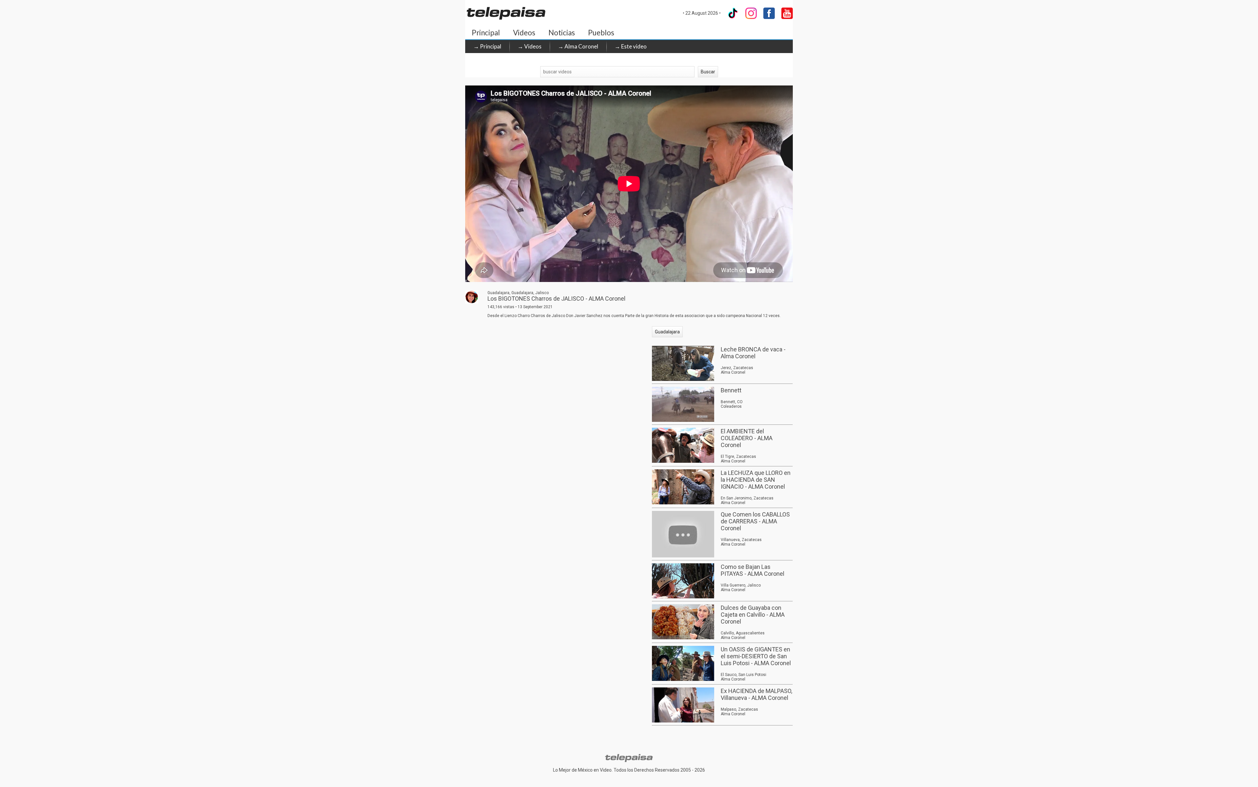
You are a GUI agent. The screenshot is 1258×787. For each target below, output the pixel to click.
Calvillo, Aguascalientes (743, 633)
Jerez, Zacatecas (737, 367)
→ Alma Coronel (578, 46)
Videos (524, 32)
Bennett (731, 390)
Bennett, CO (732, 402)
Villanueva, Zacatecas (741, 539)
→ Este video (631, 46)
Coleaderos (731, 406)
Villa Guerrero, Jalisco (741, 585)
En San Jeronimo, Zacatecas (747, 498)
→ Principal (487, 46)
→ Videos (530, 46)
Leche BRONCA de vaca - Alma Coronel (753, 353)
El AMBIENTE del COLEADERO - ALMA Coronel (746, 438)
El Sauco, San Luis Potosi (743, 674)
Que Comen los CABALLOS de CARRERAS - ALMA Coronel (755, 521)
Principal (486, 32)
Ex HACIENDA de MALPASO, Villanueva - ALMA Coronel (756, 694)
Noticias (561, 32)
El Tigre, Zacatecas (738, 456)
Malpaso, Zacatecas (739, 709)
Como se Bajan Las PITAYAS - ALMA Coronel (752, 570)
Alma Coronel (733, 372)
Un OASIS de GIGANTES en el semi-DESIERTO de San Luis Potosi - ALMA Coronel (756, 656)
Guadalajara (667, 331)
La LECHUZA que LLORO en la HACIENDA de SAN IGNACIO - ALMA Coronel (756, 479)
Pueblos (601, 32)
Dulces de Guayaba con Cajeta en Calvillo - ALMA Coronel (753, 614)
